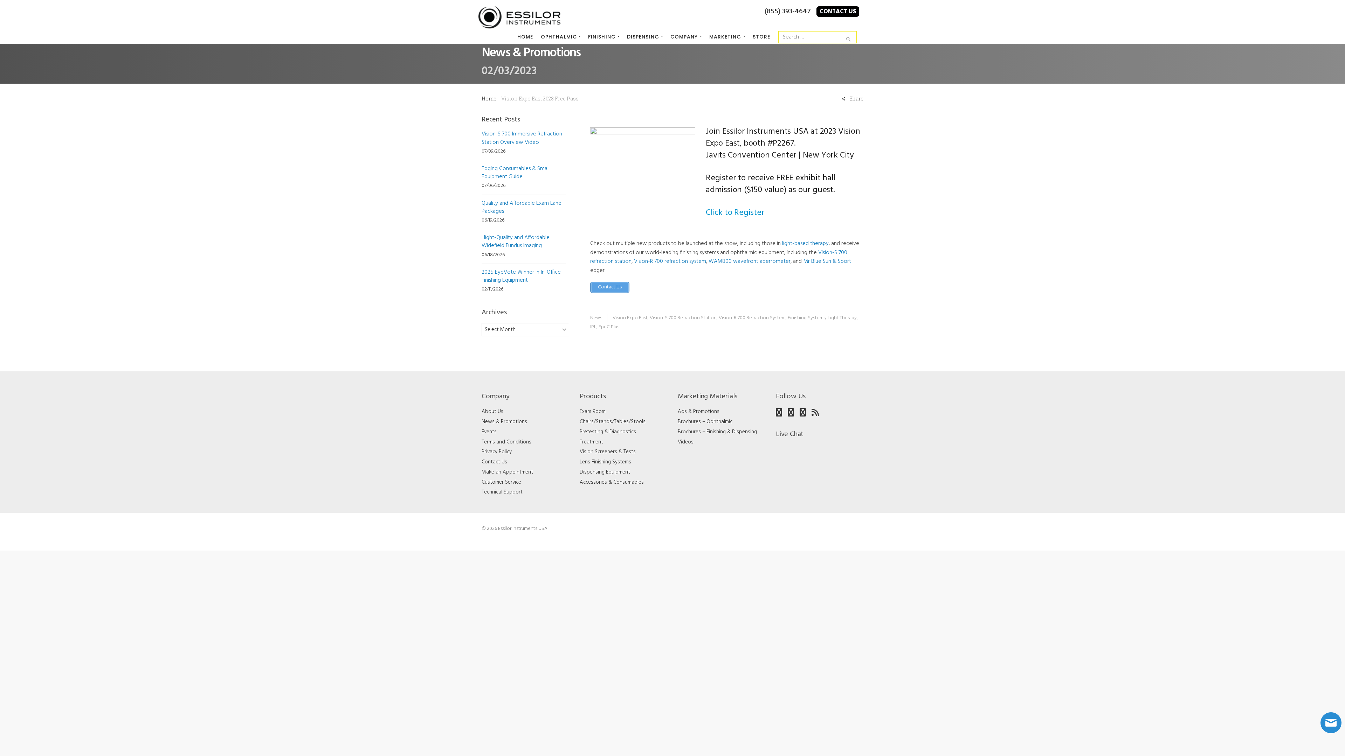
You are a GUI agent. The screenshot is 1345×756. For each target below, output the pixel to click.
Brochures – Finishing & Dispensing (717, 432)
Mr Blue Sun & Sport (827, 261)
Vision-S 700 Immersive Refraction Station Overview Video (522, 138)
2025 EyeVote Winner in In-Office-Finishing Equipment (522, 276)
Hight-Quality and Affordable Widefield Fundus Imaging (516, 241)
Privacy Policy (497, 452)
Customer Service (501, 482)
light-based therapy (805, 243)
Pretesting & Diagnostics (608, 432)
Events (489, 432)
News (596, 318)
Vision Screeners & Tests (608, 452)
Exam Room (593, 411)
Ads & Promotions (698, 411)
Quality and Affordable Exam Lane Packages (521, 207)
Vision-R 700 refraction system (670, 261)
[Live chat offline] (1330, 722)
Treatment (591, 442)
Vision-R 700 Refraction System (752, 318)
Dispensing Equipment (605, 472)
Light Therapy (842, 318)
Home (489, 98)
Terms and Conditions (506, 442)
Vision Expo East (630, 318)
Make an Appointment (507, 472)
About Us (492, 411)
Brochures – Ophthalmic (705, 422)
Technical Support (502, 492)
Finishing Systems (807, 318)
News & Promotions (504, 422)
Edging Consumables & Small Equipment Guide (516, 172)
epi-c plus (609, 327)
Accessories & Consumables (612, 482)
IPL (593, 327)
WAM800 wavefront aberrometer (750, 261)
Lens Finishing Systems (605, 462)
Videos (686, 442)
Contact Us (838, 11)
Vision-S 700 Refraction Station (683, 318)
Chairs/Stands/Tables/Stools (613, 422)
